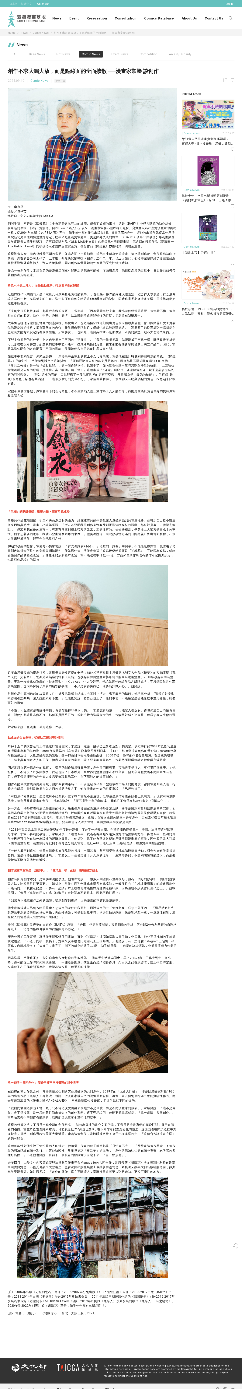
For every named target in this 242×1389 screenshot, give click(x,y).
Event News (119, 54)
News (57, 18)
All (15, 54)
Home (12, 32)
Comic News (41, 32)
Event (74, 18)
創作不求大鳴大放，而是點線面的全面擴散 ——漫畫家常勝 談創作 (94, 32)
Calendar (43, 3)
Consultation (126, 18)
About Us (189, 18)
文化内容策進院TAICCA (36, 216)
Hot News (63, 54)
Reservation (97, 18)
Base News (37, 54)
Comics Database (159, 18)
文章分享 (60, 81)
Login (229, 3)
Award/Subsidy (180, 54)
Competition (148, 54)
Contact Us (214, 18)
